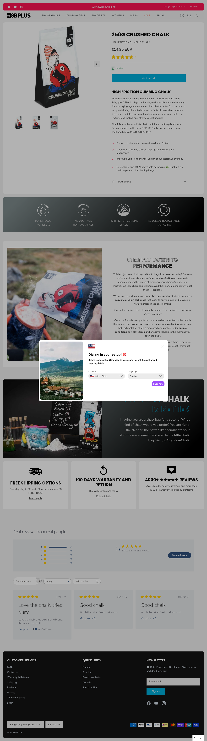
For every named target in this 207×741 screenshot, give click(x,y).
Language (132, 371)
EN (195, 737)
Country (92, 371)
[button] (162, 346)
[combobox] (99, 376)
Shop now (158, 384)
